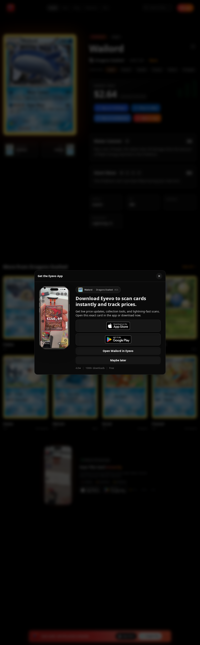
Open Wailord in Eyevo (118, 351)
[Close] (159, 276)
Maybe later (118, 360)
